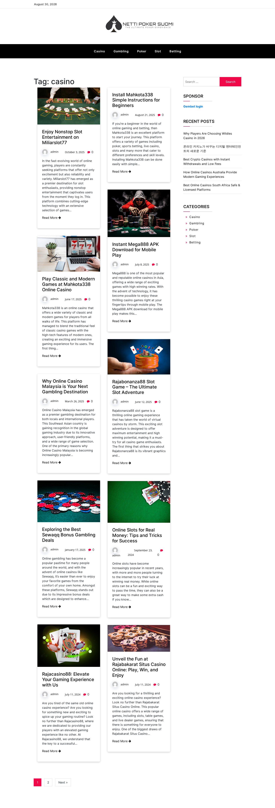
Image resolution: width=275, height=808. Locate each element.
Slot (158, 51)
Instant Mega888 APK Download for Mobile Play (135, 250)
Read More (50, 217)
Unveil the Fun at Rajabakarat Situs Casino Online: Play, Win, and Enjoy (139, 667)
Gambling (121, 51)
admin (55, 151)
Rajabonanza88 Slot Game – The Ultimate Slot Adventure (134, 387)
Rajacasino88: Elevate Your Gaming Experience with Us (68, 679)
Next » (63, 782)
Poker (141, 51)
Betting (175, 51)
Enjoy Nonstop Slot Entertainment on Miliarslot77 (62, 137)
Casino (99, 51)
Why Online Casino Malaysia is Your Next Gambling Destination (65, 386)
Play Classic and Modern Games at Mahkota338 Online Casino (68, 284)
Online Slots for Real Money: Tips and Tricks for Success (137, 535)
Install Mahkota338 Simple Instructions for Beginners (136, 100)
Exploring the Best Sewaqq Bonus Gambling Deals (68, 535)
